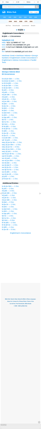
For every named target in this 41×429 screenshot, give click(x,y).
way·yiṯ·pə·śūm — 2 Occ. (11, 149)
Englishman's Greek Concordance (23, 58)
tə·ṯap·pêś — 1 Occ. (9, 117)
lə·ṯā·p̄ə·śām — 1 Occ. (10, 88)
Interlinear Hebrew (23, 56)
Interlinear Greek (8, 56)
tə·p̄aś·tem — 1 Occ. (10, 113)
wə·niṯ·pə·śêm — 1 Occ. (11, 160)
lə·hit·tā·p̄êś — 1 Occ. (10, 83)
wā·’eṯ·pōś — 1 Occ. (9, 140)
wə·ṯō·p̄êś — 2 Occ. (9, 172)
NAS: (4, 45)
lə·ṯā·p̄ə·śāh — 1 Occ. (10, 85)
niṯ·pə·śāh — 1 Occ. (9, 101)
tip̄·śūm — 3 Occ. (8, 124)
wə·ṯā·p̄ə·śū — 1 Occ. (10, 167)
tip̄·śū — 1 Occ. (8, 120)
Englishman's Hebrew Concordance (15, 60)
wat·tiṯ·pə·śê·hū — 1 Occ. (11, 154)
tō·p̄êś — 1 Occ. (8, 131)
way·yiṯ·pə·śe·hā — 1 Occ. (12, 142)
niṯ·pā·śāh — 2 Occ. (9, 95)
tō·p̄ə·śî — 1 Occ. (8, 135)
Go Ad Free (3, 424)
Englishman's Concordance (20, 233)
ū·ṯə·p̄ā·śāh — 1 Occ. (10, 138)
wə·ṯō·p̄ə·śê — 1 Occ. (10, 174)
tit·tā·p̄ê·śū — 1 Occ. (10, 129)
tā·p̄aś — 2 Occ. (8, 104)
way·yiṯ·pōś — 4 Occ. (10, 151)
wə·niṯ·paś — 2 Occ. (9, 158)
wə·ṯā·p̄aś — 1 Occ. (9, 163)
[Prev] (2, 198)
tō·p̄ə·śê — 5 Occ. (9, 133)
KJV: (3, 47)
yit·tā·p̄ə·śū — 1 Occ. (10, 179)
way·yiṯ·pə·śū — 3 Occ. (11, 147)
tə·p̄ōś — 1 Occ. (8, 115)
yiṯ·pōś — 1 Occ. (8, 176)
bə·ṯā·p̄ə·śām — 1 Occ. (11, 79)
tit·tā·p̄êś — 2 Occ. (9, 126)
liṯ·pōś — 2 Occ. (8, 90)
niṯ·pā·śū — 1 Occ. (9, 99)
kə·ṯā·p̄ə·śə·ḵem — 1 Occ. (12, 81)
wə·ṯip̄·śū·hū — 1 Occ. (10, 170)
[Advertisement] (20, 271)
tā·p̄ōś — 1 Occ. (8, 108)
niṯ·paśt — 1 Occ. (8, 97)
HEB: (4, 42)
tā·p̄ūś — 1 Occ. (8, 110)
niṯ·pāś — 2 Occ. (8, 92)
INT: (3, 52)
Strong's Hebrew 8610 (11, 72)
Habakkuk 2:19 (8, 40)
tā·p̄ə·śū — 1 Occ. (9, 106)
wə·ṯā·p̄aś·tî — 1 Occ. (10, 165)
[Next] (38, 198)
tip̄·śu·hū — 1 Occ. (9, 122)
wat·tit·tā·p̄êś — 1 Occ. (10, 156)
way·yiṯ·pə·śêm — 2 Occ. (11, 145)
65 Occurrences (8, 74)
